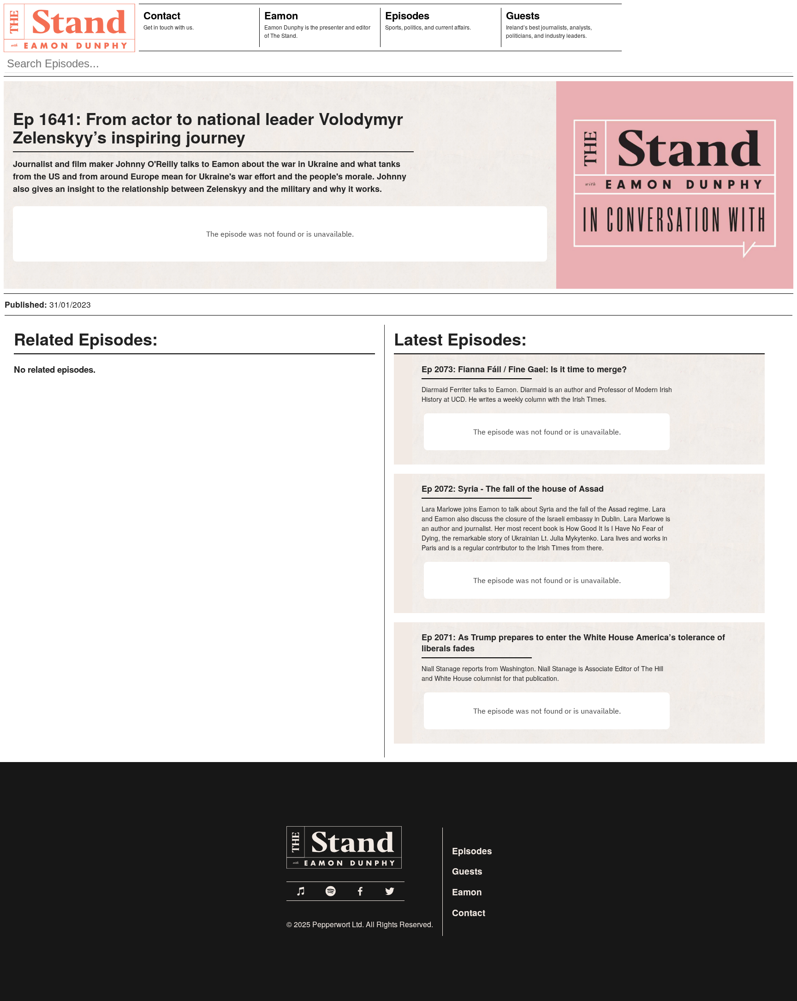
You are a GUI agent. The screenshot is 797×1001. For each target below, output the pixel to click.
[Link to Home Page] (67, 27)
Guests (523, 15)
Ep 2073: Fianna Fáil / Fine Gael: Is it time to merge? (524, 369)
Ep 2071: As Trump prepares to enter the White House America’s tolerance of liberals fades (573, 642)
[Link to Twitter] (390, 891)
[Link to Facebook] (360, 891)
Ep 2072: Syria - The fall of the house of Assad (513, 489)
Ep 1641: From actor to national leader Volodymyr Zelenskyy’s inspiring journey (208, 127)
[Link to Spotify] (330, 891)
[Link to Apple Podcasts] (301, 891)
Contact (161, 15)
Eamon (281, 15)
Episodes (407, 15)
